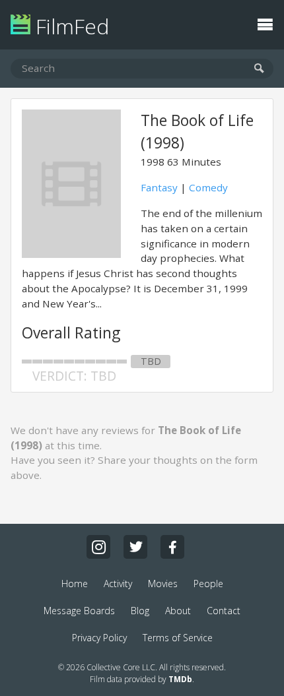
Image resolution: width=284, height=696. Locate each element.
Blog (140, 610)
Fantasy (159, 187)
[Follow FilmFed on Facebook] (172, 547)
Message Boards (79, 610)
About (178, 610)
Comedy (208, 187)
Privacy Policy (99, 637)
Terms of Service (178, 637)
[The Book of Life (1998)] (71, 254)
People (208, 583)
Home (74, 583)
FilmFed (69, 26)
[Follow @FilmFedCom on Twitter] (135, 547)
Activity (118, 583)
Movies (163, 583)
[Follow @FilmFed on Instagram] (98, 547)
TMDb (180, 679)
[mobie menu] (265, 23)
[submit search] (259, 69)
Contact (223, 610)
